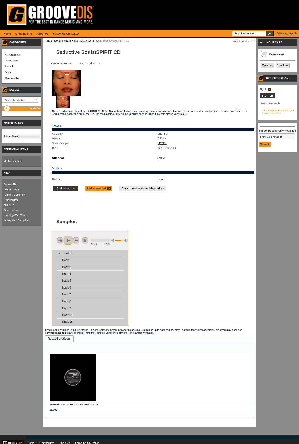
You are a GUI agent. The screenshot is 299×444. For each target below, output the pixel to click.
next (76, 240)
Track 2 (66, 260)
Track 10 (67, 315)
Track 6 (66, 287)
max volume (126, 240)
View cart (267, 65)
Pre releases (11, 60)
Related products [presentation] (59, 338)
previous (60, 240)
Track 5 (66, 280)
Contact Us (10, 184)
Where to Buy (11, 210)
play (68, 240)
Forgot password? (270, 103)
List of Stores (11, 136)
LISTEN (162, 143)
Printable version (241, 41)
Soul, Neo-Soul (84, 40)
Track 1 (67, 253)
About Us (9, 205)
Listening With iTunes (16, 215)
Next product (89, 63)
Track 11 (67, 321)
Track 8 (66, 301)
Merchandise (12, 78)
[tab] (59, 338)
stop (85, 240)
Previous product (59, 63)
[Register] (267, 97)
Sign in (264, 89)
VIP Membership (13, 161)
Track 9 (66, 308)
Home (48, 40)
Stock (57, 40)
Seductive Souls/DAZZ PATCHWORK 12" (74, 404)
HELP (7, 172)
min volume (113, 240)
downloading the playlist (60, 332)
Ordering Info (11, 199)
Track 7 (66, 294)
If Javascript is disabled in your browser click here (278, 111)
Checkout (283, 65)
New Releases (12, 54)
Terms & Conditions (15, 194)
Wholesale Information (16, 220)
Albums (68, 40)
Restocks (9, 66)
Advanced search (287, 33)
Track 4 (66, 274)
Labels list (34, 108)
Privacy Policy (12, 189)
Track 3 (66, 267)
